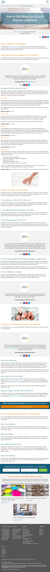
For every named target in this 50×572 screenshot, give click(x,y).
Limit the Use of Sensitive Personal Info (30, 543)
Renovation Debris (16, 531)
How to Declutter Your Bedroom (24, 517)
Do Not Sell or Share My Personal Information (11, 569)
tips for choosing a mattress (12, 348)
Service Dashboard (26, 531)
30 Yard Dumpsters (5, 535)
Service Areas (25, 533)
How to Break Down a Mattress (25, 406)
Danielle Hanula (19, 31)
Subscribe (43, 470)
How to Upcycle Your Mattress (36, 498)
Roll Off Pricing (5, 539)
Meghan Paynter (6, 502)
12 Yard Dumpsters (5, 531)
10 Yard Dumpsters (5, 530)
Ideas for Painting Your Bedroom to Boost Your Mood (12, 499)
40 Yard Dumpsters (5, 537)
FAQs (24, 537)
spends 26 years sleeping (15, 46)
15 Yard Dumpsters (5, 533)
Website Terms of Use (27, 538)
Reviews (40, 531)
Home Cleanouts (15, 530)
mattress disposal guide (15, 396)
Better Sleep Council (30, 81)
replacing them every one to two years (14, 380)
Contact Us (41, 530)
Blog (2, 5)
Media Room (41, 533)
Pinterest (3, 549)
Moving (13, 534)
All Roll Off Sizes (5, 538)
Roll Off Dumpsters (5, 529)
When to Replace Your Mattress (26, 5)
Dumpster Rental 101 (27, 535)
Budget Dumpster (8, 563)
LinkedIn (3, 553)
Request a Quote (26, 530)
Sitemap (40, 534)
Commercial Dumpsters (17, 537)
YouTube (3, 556)
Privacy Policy (25, 539)
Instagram (4, 552)
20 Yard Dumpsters (5, 534)
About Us (41, 529)
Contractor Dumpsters (16, 535)
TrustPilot (13, 559)
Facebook (4, 550)
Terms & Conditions (16, 538)
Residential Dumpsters (16, 529)
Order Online (25, 529)
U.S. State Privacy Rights (28, 540)
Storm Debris (15, 533)
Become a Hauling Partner (28, 534)
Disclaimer (10, 562)
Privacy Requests (26, 542)
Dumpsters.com (31, 563)
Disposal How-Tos (14, 5)
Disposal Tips (7, 5)
